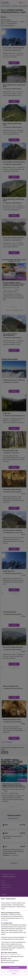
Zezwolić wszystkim (14, 967)
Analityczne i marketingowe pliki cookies (13, 956)
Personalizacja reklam (8, 962)
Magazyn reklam (7, 958)
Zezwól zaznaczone (14, 970)
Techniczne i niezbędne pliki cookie (12, 954)
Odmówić (14, 973)
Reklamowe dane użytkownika (10, 960)
